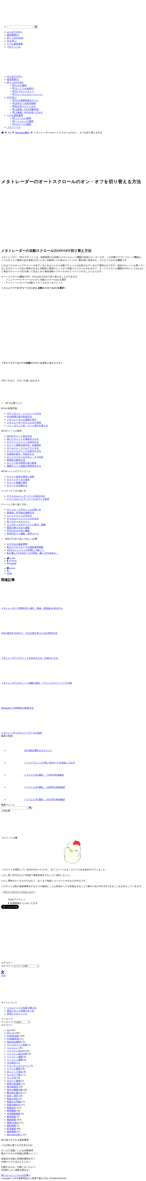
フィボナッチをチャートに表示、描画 (26, 524)
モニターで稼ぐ (15, 1075)
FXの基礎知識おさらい (27, 100)
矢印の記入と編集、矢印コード (23, 533)
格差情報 (11, 1119)
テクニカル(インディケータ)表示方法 (26, 496)
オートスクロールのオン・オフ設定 (25, 457)
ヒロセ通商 (21, 85)
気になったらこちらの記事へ (16, 1175)
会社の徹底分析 (15, 1090)
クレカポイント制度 (17, 1045)
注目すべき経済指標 (25, 103)
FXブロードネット (24, 91)
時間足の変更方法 (16, 460)
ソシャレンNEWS (16, 1051)
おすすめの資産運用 (17, 544)
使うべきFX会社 (15, 38)
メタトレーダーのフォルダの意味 (24, 422)
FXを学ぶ (12, 41)
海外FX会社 (13, 1122)
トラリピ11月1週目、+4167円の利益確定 (44, 799)
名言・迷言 (12, 1096)
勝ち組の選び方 (15, 1093)
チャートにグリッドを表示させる (24, 451)
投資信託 (11, 1107)
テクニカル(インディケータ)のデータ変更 (28, 499)
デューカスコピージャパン (28, 94)
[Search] (36, 26)
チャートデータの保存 (18, 479)
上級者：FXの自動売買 (27, 109)
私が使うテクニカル (25, 106)
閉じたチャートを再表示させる (23, 439)
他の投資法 (12, 1087)
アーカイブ (7, 1022)
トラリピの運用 (23, 118)
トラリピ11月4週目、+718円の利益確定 (44, 775)
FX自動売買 (13, 1039)
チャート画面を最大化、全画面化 (24, 445)
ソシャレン (12, 1048)
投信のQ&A (13, 1098)
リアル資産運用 (15, 44)
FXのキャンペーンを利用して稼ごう (25, 550)
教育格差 (11, 1110)
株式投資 (11, 1116)
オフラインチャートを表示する (23, 442)
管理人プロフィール (17, 1014)
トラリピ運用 (14, 1069)
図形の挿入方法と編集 (18, 527)
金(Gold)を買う (14, 1134)
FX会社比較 (13, 1036)
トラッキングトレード (18, 1066)
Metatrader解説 (14, 1042)
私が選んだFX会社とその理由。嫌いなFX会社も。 (32, 553)
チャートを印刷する (17, 485)
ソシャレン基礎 (15, 1057)
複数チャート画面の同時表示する (24, 466)
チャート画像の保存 (17, 482)
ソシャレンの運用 (24, 121)
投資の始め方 (14, 1104)
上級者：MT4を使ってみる (28, 112)
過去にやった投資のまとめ (20, 1011)
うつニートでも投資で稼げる (21, 1008)
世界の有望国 (14, 1084)
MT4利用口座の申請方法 (19, 416)
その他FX (12, 1063)
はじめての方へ (15, 32)
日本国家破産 (14, 1113)
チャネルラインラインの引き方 (23, 518)
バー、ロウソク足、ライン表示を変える (27, 425)
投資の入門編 (14, 1101)
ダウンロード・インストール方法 (24, 413)
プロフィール (14, 47)
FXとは (10, 1033)
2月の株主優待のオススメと (38, 750)
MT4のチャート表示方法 (19, 436)
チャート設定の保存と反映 (20, 476)
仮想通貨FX (13, 35)
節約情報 (11, 1125)
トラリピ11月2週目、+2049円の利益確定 (44, 787)
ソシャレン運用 (15, 1060)
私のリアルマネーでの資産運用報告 (25, 547)
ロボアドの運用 (23, 124)
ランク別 (11, 1078)
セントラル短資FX (24, 88)
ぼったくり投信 (15, 1072)
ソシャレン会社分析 (17, 1054)
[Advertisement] (73, 156)
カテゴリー (7, 966)
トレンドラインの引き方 (19, 515)
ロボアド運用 (14, 1081)
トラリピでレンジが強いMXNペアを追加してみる (49, 762)
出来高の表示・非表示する (20, 454)
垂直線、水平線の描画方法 (20, 512)
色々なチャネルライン (18, 521)
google (13, 563)
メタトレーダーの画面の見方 (21, 419)
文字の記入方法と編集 (18, 530)
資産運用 (11, 1131)
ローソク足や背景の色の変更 (21, 463)
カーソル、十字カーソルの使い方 (24, 509)
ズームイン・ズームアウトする (23, 448)
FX (8, 1030)
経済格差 (11, 1128)
